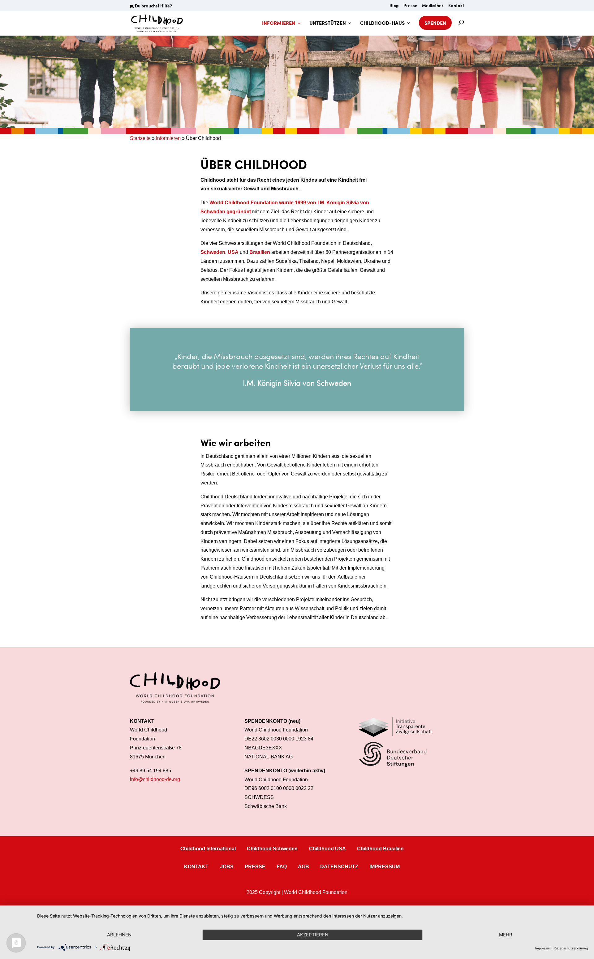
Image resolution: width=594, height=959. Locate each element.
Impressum (543, 948)
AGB (303, 866)
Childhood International (208, 848)
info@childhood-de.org (155, 779)
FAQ (282, 866)
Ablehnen (119, 935)
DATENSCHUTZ (339, 866)
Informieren (168, 138)
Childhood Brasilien (380, 848)
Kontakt (456, 6)
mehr (505, 935)
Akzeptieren (312, 935)
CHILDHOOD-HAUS (382, 23)
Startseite (140, 138)
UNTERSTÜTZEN (327, 23)
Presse (410, 6)
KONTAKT (196, 866)
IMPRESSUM (384, 866)
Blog (394, 6)
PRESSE (255, 866)
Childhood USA (327, 848)
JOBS (227, 866)
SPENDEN (435, 22)
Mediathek (433, 6)
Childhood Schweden (272, 848)
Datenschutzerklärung (571, 948)
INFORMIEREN (278, 23)
